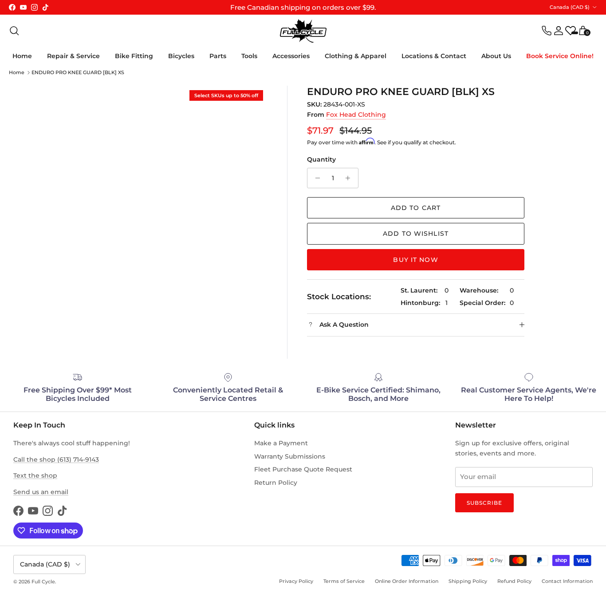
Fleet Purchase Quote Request (303, 469)
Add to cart (416, 208)
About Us (496, 56)
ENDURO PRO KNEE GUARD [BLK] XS (77, 72)
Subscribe (484, 502)
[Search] (14, 30)
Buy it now (415, 260)
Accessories (291, 56)
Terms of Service (344, 581)
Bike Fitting (134, 56)
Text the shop (35, 475)
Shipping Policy (468, 581)
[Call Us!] (546, 30)
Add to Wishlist (416, 234)
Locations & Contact (433, 56)
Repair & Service (73, 56)
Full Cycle (43, 581)
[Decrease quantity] (315, 178)
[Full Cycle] (303, 31)
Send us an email (40, 492)
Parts (217, 56)
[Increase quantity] (350, 178)
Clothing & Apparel (355, 56)
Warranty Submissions (289, 456)
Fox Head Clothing (356, 115)
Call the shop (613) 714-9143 (56, 459)
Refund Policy (514, 581)
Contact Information (567, 581)
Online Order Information (406, 581)
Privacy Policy (296, 581)
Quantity (321, 159)
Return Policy (275, 483)
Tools (249, 56)
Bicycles (181, 56)
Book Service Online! (560, 56)
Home (22, 56)
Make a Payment (281, 443)
